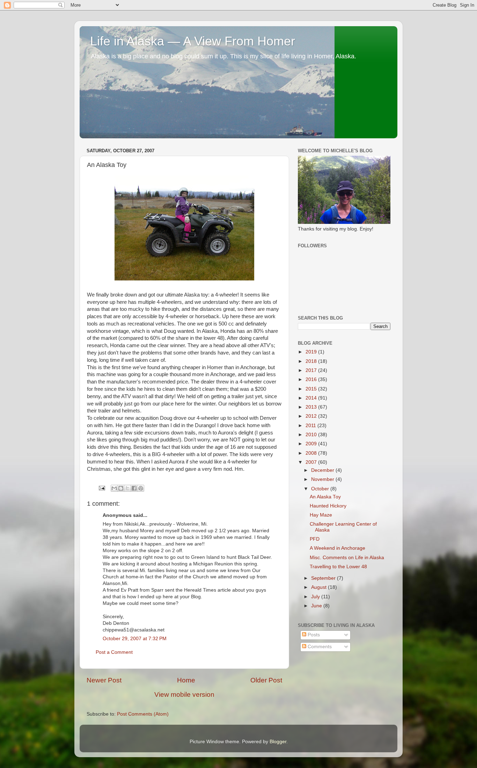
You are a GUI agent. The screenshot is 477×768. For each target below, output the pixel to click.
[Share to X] (127, 488)
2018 (312, 361)
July (316, 596)
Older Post (266, 680)
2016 (312, 379)
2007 (312, 462)
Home (186, 680)
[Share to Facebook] (134, 488)
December (323, 470)
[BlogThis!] (120, 488)
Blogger (278, 741)
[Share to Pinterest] (140, 488)
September (324, 578)
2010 (312, 434)
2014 (312, 398)
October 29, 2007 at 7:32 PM (135, 638)
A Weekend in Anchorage (337, 548)
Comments (319, 646)
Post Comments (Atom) (143, 714)
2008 (312, 453)
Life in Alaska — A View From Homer (192, 41)
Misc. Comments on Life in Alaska (347, 557)
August (319, 587)
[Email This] (114, 488)
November (323, 479)
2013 (312, 407)
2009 (312, 443)
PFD (315, 539)
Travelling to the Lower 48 (338, 566)
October (320, 488)
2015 (312, 389)
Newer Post (104, 680)
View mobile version (184, 694)
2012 (312, 416)
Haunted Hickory (328, 506)
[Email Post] (101, 487)
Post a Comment (114, 652)
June (317, 605)
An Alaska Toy (325, 496)
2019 (312, 351)
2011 (311, 425)
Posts (313, 634)
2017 (312, 370)
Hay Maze (321, 515)
